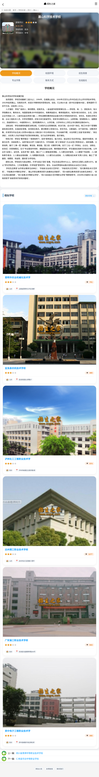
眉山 (35, 10)
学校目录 (22, 10)
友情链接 (49, 769)
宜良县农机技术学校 (15, 368)
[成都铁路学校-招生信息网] (49, 3)
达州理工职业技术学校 (16, 549)
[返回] (3, 4)
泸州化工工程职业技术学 (17, 459)
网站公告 (39, 769)
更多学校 (88, 196)
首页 (14, 10)
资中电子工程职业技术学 (17, 731)
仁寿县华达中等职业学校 (27, 759)
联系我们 (60, 769)
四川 (29, 10)
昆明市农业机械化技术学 (17, 277)
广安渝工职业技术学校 (16, 640)
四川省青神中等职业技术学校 (29, 753)
